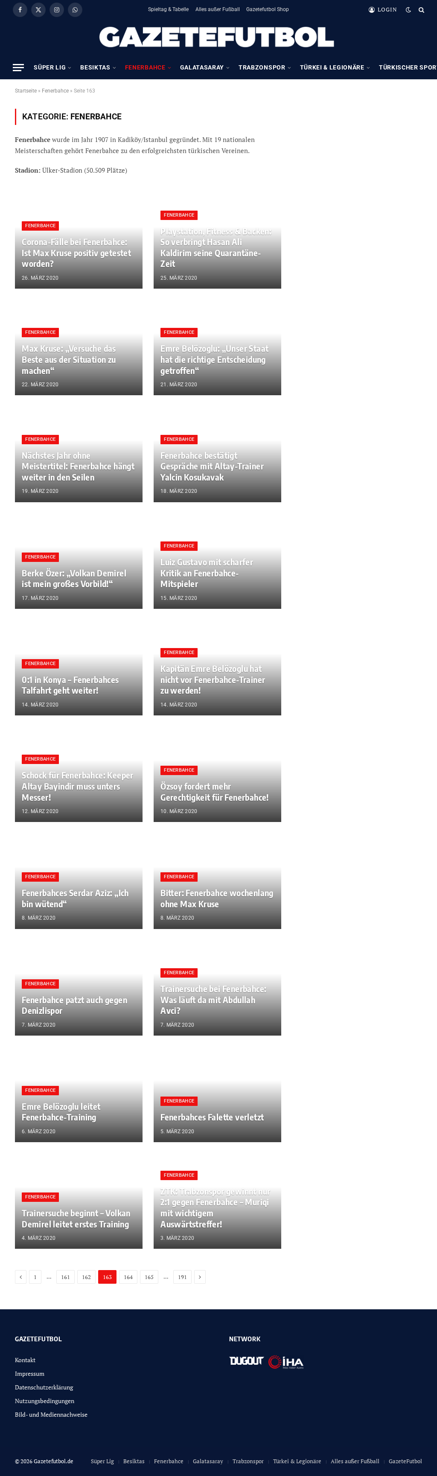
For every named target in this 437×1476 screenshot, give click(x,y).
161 (65, 1277)
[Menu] (18, 67)
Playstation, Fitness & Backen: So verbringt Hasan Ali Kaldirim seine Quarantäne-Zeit (215, 247)
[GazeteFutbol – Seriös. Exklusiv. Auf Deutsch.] (218, 37)
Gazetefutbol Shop (267, 9)
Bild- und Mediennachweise (51, 1414)
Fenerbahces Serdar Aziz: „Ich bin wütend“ (75, 898)
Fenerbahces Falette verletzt (212, 1116)
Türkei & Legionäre (332, 67)
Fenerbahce (145, 67)
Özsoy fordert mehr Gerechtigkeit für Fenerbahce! (214, 791)
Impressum (29, 1373)
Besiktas (95, 67)
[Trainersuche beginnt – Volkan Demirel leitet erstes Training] (79, 1201)
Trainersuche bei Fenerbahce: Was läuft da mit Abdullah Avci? (213, 999)
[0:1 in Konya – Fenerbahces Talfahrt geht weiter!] (79, 667)
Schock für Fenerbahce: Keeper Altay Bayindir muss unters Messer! (78, 786)
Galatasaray (202, 67)
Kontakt (25, 1360)
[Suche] (420, 9)
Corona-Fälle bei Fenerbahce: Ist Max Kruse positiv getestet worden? (76, 252)
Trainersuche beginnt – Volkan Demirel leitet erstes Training (76, 1218)
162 (86, 1277)
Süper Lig (50, 67)
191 (182, 1277)
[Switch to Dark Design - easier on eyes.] (408, 10)
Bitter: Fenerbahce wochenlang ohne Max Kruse (217, 898)
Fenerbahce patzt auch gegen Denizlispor (74, 1005)
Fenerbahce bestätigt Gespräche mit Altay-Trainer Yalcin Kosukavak (212, 466)
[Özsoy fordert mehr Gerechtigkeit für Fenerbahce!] (217, 774)
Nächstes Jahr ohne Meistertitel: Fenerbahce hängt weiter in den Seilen (78, 466)
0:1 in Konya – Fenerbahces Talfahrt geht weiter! (70, 685)
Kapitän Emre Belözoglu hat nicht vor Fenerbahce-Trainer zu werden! (212, 679)
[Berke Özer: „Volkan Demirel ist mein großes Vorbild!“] (79, 561)
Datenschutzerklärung (44, 1387)
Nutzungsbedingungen (44, 1401)
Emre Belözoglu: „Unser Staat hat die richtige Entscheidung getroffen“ (214, 359)
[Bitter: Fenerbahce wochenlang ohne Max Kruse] (217, 881)
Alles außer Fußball (217, 9)
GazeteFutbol (405, 1461)
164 (128, 1277)
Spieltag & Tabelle (168, 9)
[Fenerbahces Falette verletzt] (217, 1094)
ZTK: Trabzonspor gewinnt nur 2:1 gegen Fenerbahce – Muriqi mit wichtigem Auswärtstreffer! (215, 1207)
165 (149, 1277)
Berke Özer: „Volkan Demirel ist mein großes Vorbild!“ (74, 578)
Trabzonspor (262, 67)
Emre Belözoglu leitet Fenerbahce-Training (61, 1112)
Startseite (26, 91)
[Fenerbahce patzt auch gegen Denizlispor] (79, 988)
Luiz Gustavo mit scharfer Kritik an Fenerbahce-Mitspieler (206, 572)
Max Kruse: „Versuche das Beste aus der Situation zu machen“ (69, 359)
